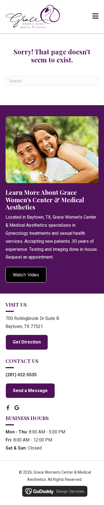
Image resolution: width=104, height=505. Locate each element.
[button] (26, 274)
